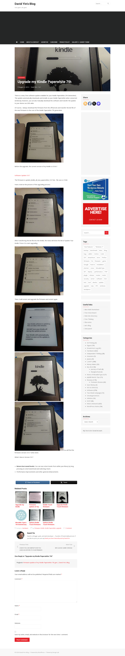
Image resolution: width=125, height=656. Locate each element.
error (98, 257)
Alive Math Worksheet (91, 309)
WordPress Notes (93, 406)
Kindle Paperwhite (50, 528)
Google (86, 264)
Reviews (90, 380)
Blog (105, 250)
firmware (37, 528)
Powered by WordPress (38, 652)
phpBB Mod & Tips (93, 377)
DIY (85, 257)
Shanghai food (95, 372)
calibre (90, 254)
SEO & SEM (91, 387)
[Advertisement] (62, 25)
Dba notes (88, 322)
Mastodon (88, 431)
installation (100, 264)
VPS (97, 286)
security (86, 279)
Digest (89, 345)
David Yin (34, 87)
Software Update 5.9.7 (22, 175)
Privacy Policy (65, 42)
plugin (86, 275)
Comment (18, 579)
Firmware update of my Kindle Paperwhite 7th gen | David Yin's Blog (46, 562)
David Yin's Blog (25, 3)
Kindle (42, 528)
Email (17, 614)
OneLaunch (88, 329)
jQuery (89, 359)
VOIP (88, 401)
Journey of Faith (96, 369)
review (98, 275)
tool (89, 282)
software (99, 279)
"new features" (88, 247)
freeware (97, 261)
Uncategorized (92, 396)
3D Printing (90, 343)
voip (92, 286)
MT (85, 272)
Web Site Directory (90, 316)
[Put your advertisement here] (95, 224)
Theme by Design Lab (52, 652)
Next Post (63, 546)
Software (90, 390)
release (91, 275)
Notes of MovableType (95, 375)
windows (102, 286)
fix (92, 261)
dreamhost (91, 257)
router (104, 275)
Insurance (90, 356)
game (104, 261)
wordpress (87, 289)
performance (98, 272)
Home (22, 42)
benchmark (93, 250)
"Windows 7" (99, 247)
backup (86, 250)
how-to (92, 264)
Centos (96, 254)
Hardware (21, 77)
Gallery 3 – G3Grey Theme (80, 42)
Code (102, 254)
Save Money (91, 385)
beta (100, 250)
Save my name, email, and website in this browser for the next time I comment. (41, 634)
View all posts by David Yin (62, 538)
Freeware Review (97, 382)
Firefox (104, 257)
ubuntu (95, 282)
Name (17, 606)
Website (17, 623)
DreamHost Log (92, 348)
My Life (89, 367)
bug (85, 254)
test (85, 282)
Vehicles (89, 398)
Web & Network (92, 404)
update (101, 282)
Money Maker (91, 364)
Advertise (44, 42)
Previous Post (31, 547)
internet (86, 268)
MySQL (90, 272)
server (93, 279)
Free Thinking (88, 319)
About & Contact (32, 42)
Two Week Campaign (94, 393)
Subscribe (53, 42)
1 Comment (68, 528)
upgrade (58, 528)
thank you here (49, 538)
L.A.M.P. (89, 362)
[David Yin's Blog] (17, 42)
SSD (105, 279)
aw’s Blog (87, 325)
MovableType (100, 268)
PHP (106, 272)
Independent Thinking (94, 354)
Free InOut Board (90, 313)
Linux (92, 268)
